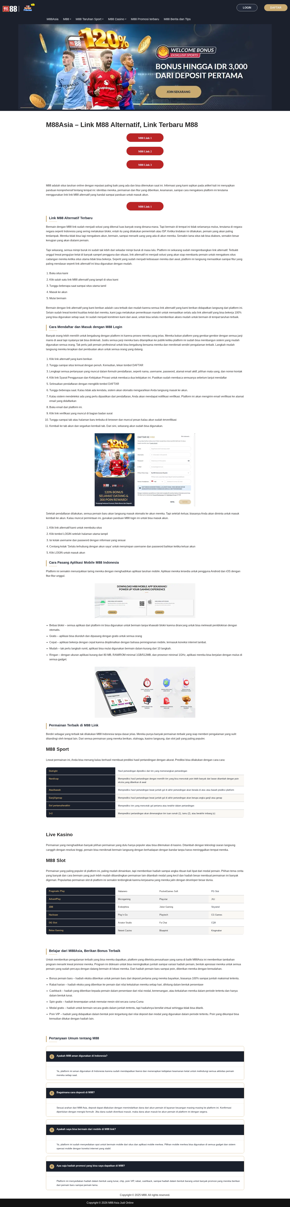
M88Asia (52, 19)
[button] (70, 19)
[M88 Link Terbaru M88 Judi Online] (19, 7)
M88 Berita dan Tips (177, 19)
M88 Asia (113, 1202)
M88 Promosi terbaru (145, 19)
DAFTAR (275, 7)
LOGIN (247, 7)
